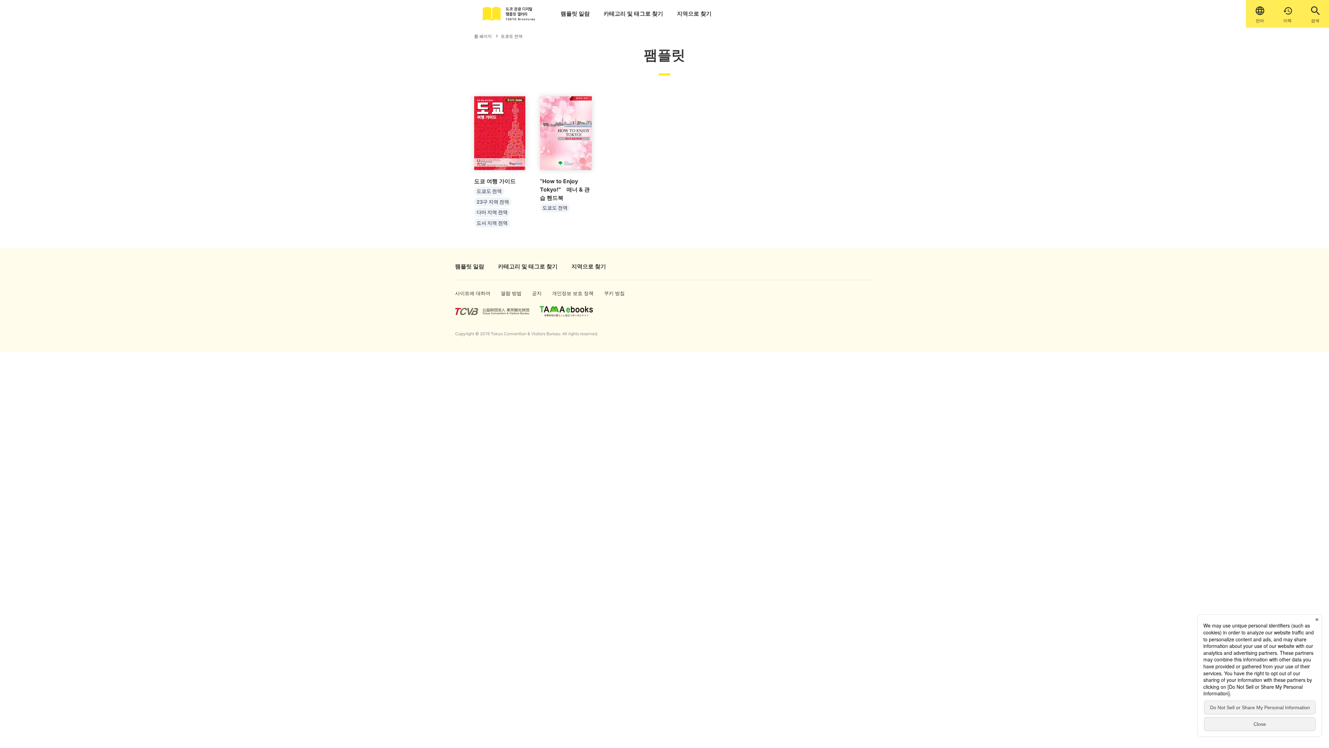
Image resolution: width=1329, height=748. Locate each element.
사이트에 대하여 (466, 293)
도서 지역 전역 (492, 223)
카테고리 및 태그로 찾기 (633, 13)
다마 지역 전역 (492, 212)
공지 (537, 293)
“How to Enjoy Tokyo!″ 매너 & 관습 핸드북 (565, 189)
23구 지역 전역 (493, 202)
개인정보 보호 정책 (565, 293)
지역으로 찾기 (694, 13)
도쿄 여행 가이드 (495, 181)
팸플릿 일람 (575, 13)
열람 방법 (508, 293)
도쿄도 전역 (489, 191)
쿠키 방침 (612, 293)
